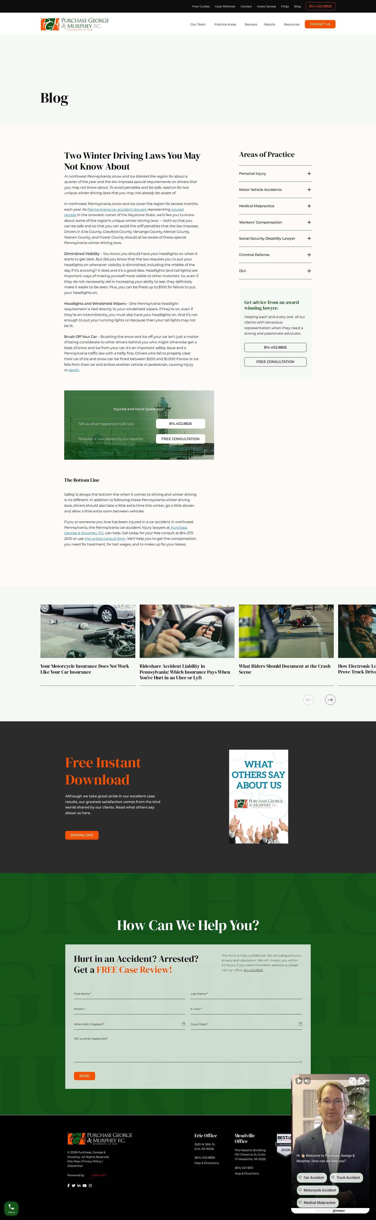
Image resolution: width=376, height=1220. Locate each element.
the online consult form (105, 539)
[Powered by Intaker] (339, 1211)
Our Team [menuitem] (198, 24)
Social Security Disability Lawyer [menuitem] (267, 238)
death (74, 370)
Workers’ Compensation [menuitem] (260, 222)
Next (330, 700)
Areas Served (266, 6)
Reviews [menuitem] (251, 24)
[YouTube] (85, 1185)
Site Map (73, 1161)
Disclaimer (75, 1165)
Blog (297, 6)
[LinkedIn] (79, 1185)
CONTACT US (320, 24)
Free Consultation (180, 439)
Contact (246, 6)
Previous (308, 700)
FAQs (285, 6)
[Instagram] (90, 1185)
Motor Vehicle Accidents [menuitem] (260, 190)
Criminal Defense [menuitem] (254, 255)
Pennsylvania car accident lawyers (117, 209)
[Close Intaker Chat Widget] (361, 1080)
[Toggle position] (352, 1080)
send (84, 1076)
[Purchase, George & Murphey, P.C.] (74, 24)
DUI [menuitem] (242, 271)
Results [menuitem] (269, 24)
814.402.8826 (320, 6)
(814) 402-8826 (205, 1157)
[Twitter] (73, 1185)
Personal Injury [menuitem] (252, 173)
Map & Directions (207, 1163)
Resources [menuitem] (292, 24)
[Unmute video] (298, 1080)
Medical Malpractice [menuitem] (256, 206)
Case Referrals (225, 6)
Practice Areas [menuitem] (225, 24)
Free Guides (201, 6)
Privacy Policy (91, 1161)
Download (81, 835)
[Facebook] (68, 1185)
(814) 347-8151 (244, 1167)
